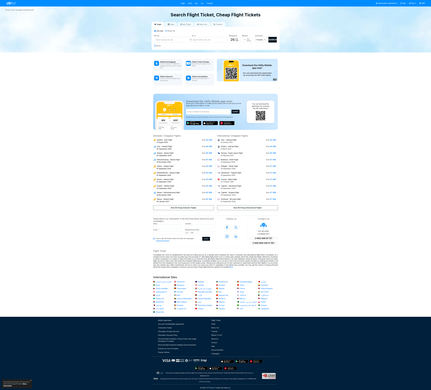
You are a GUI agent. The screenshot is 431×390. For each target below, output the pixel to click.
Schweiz (221, 285)
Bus (196, 3)
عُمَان (199, 302)
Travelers (260, 36)
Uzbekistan (264, 309)
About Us (214, 339)
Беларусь (180, 285)
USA (241, 309)
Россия (221, 305)
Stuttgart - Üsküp (229, 166)
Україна (221, 309)
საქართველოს (161, 292)
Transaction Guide (165, 328)
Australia (200, 282)
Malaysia (263, 299)
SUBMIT (236, 112)
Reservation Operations (387, 3)
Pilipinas (221, 302)
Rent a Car (215, 328)
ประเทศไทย (159, 309)
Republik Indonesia (204, 292)
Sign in (413, 3)
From (157, 36)
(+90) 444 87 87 (263, 238)
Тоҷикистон (181, 309)
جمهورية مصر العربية (204, 288)
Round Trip (171, 31)
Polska (263, 302)
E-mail (155, 230)
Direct (159, 46)
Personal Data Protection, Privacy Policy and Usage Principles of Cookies (177, 340)
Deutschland (181, 288)
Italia (178, 295)
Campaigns (215, 354)
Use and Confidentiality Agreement (171, 324)
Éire (220, 292)
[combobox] (187, 233)
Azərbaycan (223, 282)
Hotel (190, 3)
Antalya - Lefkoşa (229, 146)
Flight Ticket (215, 320)
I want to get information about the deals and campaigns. (175, 238)
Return (246, 36)
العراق (157, 295)
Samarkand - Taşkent (231, 173)
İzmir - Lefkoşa (228, 140)
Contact (214, 342)
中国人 (242, 285)
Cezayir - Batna (229, 179)
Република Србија (204, 305)
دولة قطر (158, 305)
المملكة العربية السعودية (247, 305)
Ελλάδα (179, 292)
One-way (160, 31)
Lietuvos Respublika (184, 299)
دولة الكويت (264, 295)
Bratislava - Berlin (229, 160)
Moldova (221, 299)
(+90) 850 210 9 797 (263, 243)
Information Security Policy (168, 335)
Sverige (263, 305)
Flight (183, 3)
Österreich (180, 282)
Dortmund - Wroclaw (231, 199)
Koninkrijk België (245, 282)
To (195, 36)
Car (202, 3)
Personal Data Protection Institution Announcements (177, 345)
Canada (200, 285)
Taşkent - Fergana (230, 192)
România (179, 305)
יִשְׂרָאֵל (241, 292)
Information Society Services (168, 331)
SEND (206, 239)
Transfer (210, 3)
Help (404, 3)
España (221, 288)
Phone (197, 230)
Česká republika (161, 288)
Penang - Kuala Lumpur (232, 153)
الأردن (199, 295)
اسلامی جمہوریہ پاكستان (247, 302)
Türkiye (200, 309)
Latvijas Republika (204, 299)
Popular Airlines (163, 352)
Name (155, 223)
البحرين (263, 282)
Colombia (264, 285)
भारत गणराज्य (264, 292)
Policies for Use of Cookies (168, 349)
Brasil (157, 285)
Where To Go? (216, 335)
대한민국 (242, 295)
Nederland (159, 302)
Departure (234, 36)
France (242, 288)
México (242, 299)
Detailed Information (162, 241)
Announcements (217, 350)
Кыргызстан (223, 295)
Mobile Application (165, 320)
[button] (422, 3)
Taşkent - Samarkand (231, 186)
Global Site (159, 312)
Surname (188, 223)
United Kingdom (266, 288)
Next (231, 267)
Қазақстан (159, 299)
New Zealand (181, 302)
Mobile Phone (189, 230)
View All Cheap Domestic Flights (183, 208)
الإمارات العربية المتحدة (163, 282)
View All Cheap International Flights (247, 208)
